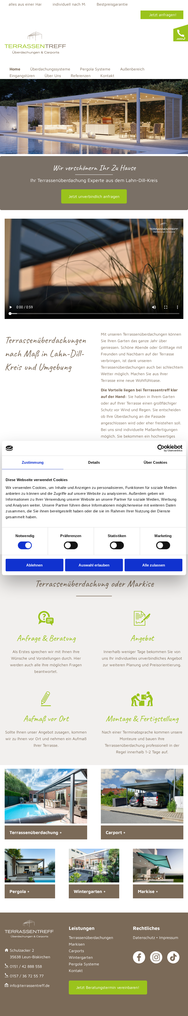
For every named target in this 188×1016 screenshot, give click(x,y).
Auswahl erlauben (94, 565)
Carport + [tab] (116, 832)
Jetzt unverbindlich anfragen (94, 196)
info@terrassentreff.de (30, 985)
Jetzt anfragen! (162, 14)
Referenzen (81, 75)
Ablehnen (34, 565)
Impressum (168, 937)
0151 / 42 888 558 (118, 14)
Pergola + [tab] (20, 891)
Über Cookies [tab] (155, 462)
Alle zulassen (153, 565)
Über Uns (53, 75)
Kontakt (107, 75)
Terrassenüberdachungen (91, 937)
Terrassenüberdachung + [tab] (36, 832)
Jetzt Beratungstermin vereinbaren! (107, 987)
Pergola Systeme (95, 69)
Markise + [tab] (148, 891)
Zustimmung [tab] (33, 462)
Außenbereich (132, 69)
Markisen (77, 944)
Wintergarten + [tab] (90, 891)
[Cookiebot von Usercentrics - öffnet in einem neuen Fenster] (161, 448)
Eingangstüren (22, 75)
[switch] (71, 545)
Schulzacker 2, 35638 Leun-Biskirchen (53, 14)
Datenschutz (144, 937)
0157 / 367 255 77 (160, 25)
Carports (76, 950)
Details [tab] (94, 462)
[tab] (180, 33)
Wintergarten (81, 957)
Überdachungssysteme (50, 69)
